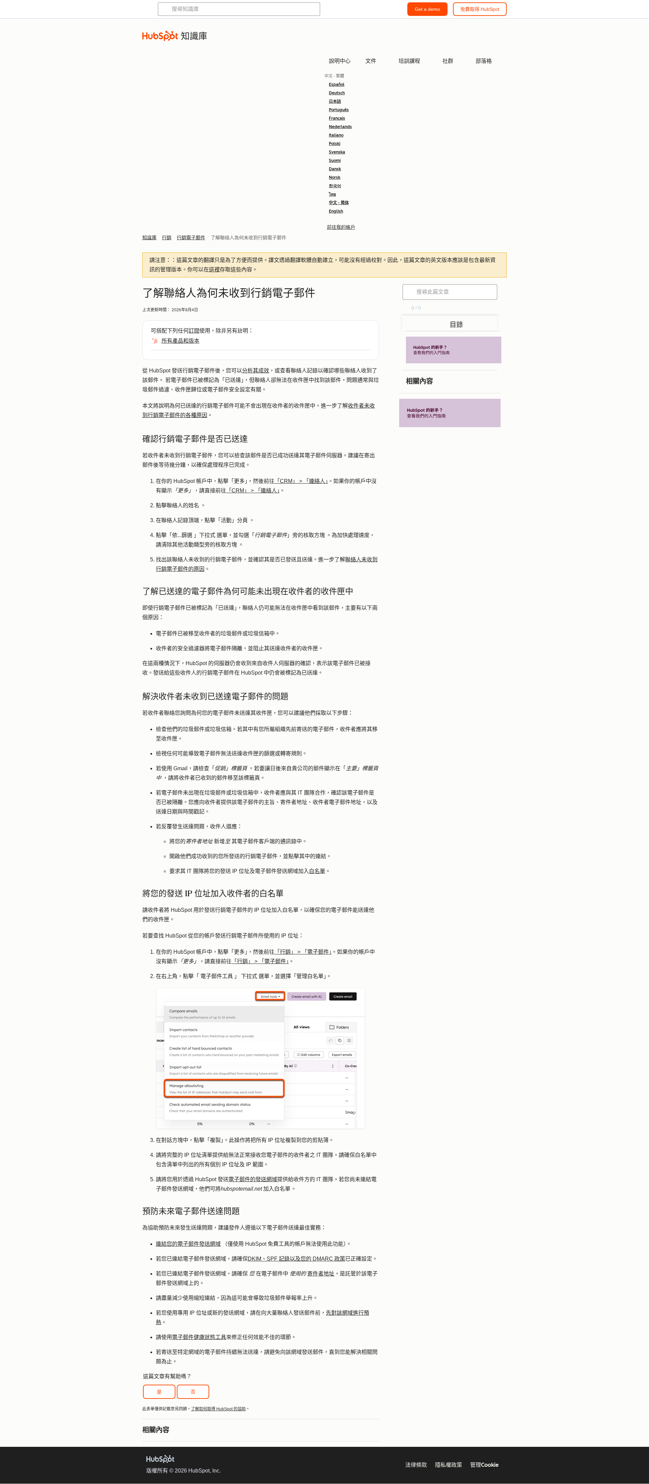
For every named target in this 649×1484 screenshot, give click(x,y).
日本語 (335, 101)
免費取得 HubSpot (479, 9)
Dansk (335, 169)
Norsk (334, 177)
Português (339, 109)
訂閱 (194, 330)
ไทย (332, 194)
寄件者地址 (320, 1273)
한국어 (335, 186)
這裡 (214, 269)
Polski (334, 143)
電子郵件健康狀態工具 (199, 1337)
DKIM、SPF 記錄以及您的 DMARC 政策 (296, 1259)
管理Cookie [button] (484, 1465)
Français (337, 118)
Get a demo (427, 9)
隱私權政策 (448, 1465)
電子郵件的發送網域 (253, 1179)
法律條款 (416, 1465)
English (336, 211)
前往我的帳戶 (341, 227)
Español (336, 84)
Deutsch (337, 93)
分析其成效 (255, 370)
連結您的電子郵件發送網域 (188, 1244)
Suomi (335, 160)
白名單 (317, 871)
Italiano (336, 135)
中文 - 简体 (339, 202)
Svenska (337, 152)
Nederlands (340, 126)
